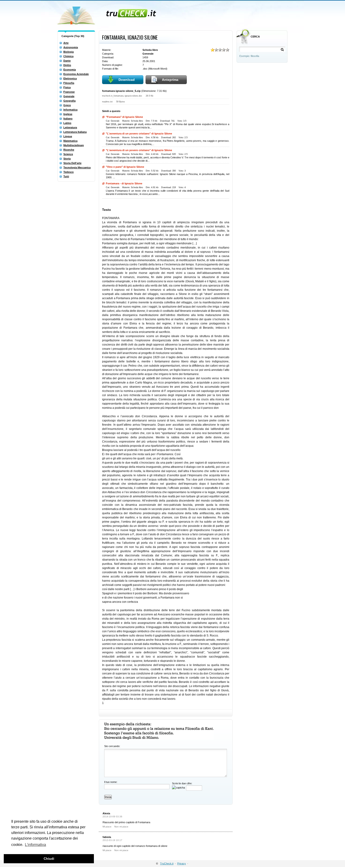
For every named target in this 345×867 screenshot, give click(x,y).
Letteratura (70, 127)
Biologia (68, 51)
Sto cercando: (112, 746)
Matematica (70, 140)
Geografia (69, 100)
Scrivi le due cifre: (182, 783)
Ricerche (68, 149)
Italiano (68, 118)
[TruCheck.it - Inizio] (107, 14)
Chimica (68, 56)
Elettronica (70, 78)
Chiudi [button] (49, 858)
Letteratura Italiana (75, 131)
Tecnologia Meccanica (77, 167)
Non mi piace (121, 826)
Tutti (66, 176)
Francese (69, 91)
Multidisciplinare (73, 145)
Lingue (67, 136)
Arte (66, 42)
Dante (67, 60)
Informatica (70, 109)
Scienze (68, 154)
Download (127, 80)
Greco (67, 105)
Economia (69, 69)
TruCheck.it (166, 863)
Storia (67, 158)
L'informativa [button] (35, 845)
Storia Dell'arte (72, 163)
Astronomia (70, 47)
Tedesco (68, 172)
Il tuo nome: (110, 782)
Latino (67, 123)
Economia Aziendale (76, 74)
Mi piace (107, 826)
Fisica (67, 87)
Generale (68, 96)
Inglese (67, 114)
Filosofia (68, 83)
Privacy (181, 863)
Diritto (67, 65)
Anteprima (170, 80)
